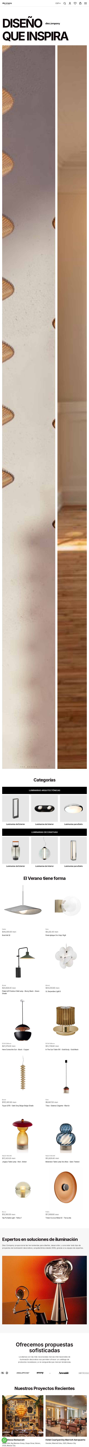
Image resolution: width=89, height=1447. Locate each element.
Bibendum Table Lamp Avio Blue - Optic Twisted (62, 1162)
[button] (75, 3)
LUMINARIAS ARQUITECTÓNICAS (44, 790)
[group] (28, 407)
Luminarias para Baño (73, 824)
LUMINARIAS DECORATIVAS (44, 832)
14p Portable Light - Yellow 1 (12, 1218)
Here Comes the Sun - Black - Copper (15, 1049)
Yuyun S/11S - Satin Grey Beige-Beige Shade (17, 1106)
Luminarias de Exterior (15, 824)
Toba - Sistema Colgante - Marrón (58, 1106)
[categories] (15, 808)
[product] (22, 906)
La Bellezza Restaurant (13, 1440)
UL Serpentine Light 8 (53, 991)
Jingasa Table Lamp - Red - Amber (14, 1162)
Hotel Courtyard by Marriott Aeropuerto (65, 1440)
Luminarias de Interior (44, 824)
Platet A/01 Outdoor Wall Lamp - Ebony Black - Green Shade (20, 992)
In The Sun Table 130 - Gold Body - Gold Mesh (62, 1049)
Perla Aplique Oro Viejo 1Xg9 (56, 935)
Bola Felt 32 (6, 935)
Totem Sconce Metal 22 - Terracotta (58, 1218)
